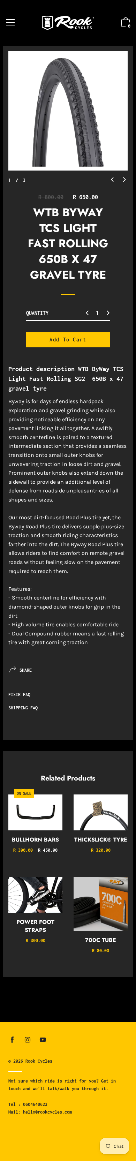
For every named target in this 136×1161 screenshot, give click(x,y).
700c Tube (100, 940)
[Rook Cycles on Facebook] (12, 1040)
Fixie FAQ (19, 694)
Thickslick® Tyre (100, 840)
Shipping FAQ (23, 707)
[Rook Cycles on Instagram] (27, 1040)
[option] (68, 111)
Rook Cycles (38, 1061)
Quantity (37, 313)
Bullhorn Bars (35, 840)
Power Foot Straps (35, 926)
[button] (112, 180)
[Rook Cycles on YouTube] (43, 1040)
